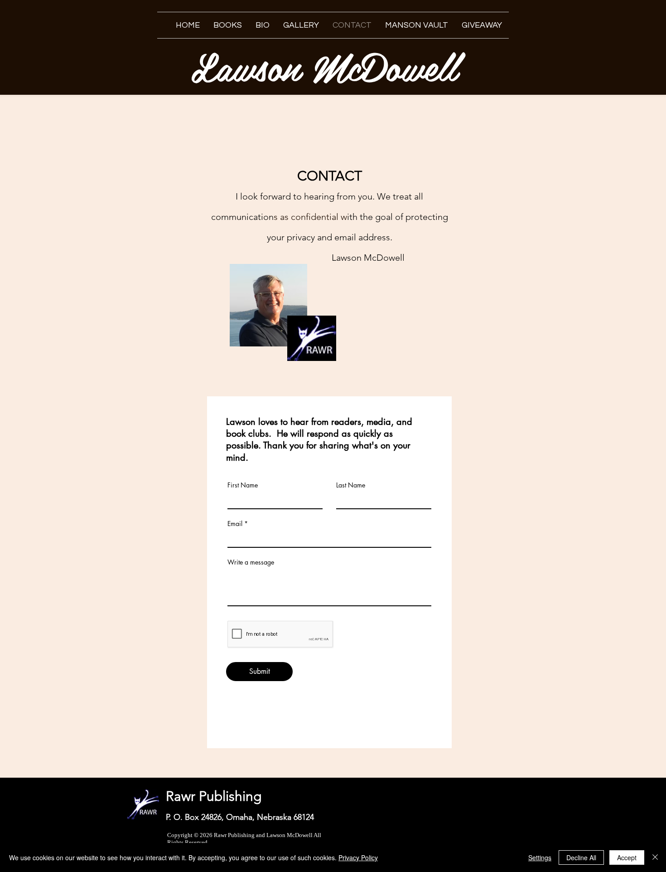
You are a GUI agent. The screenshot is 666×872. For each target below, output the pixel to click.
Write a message (250, 562)
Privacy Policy (358, 857)
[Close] (655, 857)
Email (234, 524)
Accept (627, 857)
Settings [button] (539, 857)
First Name (242, 485)
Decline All (581, 857)
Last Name (350, 485)
